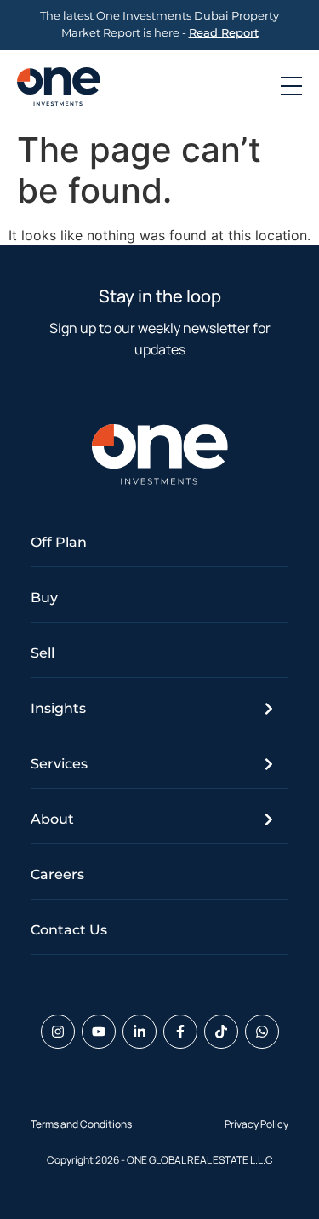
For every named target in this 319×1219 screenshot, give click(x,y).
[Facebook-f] (180, 1032)
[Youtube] (99, 1032)
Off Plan (59, 542)
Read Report (224, 32)
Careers (57, 874)
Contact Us (69, 930)
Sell (42, 653)
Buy (44, 597)
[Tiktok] (221, 1032)
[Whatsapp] (262, 1032)
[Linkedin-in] (139, 1032)
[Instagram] (58, 1032)
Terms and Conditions (81, 1124)
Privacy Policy (256, 1124)
